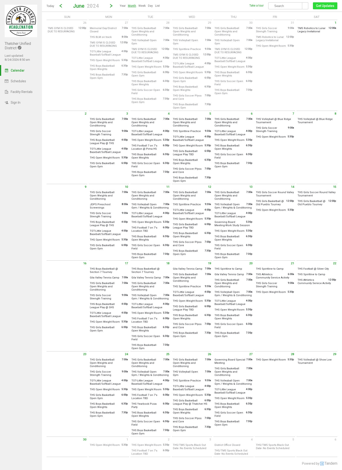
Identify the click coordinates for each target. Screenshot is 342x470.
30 (250, 22)
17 (126, 263)
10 (126, 187)
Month (132, 5)
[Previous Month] (61, 6)
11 (167, 187)
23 (84, 354)
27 (126, 22)
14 (292, 187)
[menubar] (139, 5)
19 (209, 263)
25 (167, 354)
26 (84, 22)
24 (126, 354)
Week (142, 5)
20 (250, 263)
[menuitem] (123, 6)
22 (334, 263)
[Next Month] (111, 6)
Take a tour (256, 5)
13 (250, 187)
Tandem (331, 463)
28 (167, 22)
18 (167, 263)
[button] (86, 5)
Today (50, 6)
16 (84, 263)
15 (334, 187)
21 (292, 263)
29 (209, 22)
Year (123, 5)
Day (150, 5)
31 (292, 22)
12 (209, 187)
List (157, 5)
